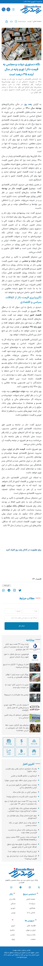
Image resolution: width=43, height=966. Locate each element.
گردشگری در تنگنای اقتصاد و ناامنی (24, 776)
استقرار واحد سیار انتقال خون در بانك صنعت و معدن (23, 824)
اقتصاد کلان (31, 925)
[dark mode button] (8, 9)
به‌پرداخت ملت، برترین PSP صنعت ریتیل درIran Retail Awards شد (21, 838)
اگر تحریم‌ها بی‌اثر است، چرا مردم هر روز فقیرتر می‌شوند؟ (22, 857)
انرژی (13, 925)
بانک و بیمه (31, 935)
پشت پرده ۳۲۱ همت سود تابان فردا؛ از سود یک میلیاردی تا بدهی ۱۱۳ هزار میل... (20, 802)
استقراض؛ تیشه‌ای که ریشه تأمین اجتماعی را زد (16, 716)
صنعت (33, 939)
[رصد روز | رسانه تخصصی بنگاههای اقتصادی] (30, 9)
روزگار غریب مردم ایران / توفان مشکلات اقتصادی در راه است (17, 676)
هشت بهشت (17, 950)
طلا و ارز (12, 899)
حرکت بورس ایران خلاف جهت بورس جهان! (21, 780)
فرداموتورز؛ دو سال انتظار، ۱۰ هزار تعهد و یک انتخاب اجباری (16, 655)
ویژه (13, 939)
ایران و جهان (30, 930)
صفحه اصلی (37, 21)
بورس (13, 912)
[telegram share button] (9, 590)
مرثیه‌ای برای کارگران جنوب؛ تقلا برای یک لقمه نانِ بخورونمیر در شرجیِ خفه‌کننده (17, 728)
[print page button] (6, 21)
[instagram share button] (14, 590)
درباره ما (32, 903)
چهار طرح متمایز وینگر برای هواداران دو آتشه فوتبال (22, 817)
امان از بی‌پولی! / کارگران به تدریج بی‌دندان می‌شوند (16, 666)
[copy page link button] (11, 21)
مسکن (13, 903)
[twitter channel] (39, 887)
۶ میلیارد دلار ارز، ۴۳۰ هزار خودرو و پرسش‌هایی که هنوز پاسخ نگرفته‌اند (16, 708)
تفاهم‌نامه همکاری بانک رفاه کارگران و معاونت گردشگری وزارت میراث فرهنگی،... (22, 810)
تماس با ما (31, 912)
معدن (12, 935)
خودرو (13, 908)
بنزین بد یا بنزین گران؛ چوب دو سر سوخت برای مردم (17, 686)
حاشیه (12, 930)
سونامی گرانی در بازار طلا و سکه (25, 792)
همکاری (32, 908)
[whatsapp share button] (3, 590)
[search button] (3, 9)
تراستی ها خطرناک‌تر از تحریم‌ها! (16, 695)
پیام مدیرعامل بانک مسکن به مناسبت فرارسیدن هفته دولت (22, 831)
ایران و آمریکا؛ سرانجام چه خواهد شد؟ (22, 851)
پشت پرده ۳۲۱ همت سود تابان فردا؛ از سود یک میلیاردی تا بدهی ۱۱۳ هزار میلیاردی (16, 647)
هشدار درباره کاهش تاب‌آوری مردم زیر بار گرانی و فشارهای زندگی (21, 786)
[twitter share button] (20, 590)
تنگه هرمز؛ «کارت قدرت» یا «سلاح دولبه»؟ (21, 796)
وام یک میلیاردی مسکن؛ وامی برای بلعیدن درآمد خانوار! (21, 770)
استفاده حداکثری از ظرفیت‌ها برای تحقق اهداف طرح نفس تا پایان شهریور (22, 845)
